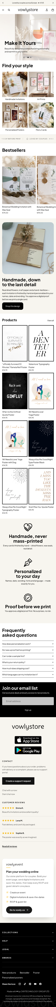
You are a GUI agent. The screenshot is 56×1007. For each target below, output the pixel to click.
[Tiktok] (25, 984)
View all (50, 320)
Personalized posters (12, 977)
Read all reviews (9, 846)
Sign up (28, 710)
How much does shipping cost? (15, 668)
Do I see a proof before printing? (16, 650)
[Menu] (3, 10)
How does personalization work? (16, 644)
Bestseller (24, 972)
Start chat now (8, 794)
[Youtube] (35, 984)
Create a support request (18, 781)
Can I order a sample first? (13, 656)
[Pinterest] (30, 984)
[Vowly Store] (28, 727)
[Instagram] (19, 984)
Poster (36, 972)
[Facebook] (40, 984)
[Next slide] (52, 37)
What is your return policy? (13, 662)
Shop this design (12, 306)
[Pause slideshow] (24, 57)
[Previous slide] (4, 37)
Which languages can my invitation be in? (20, 674)
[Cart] (53, 10)
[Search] (9, 10)
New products (9, 972)
